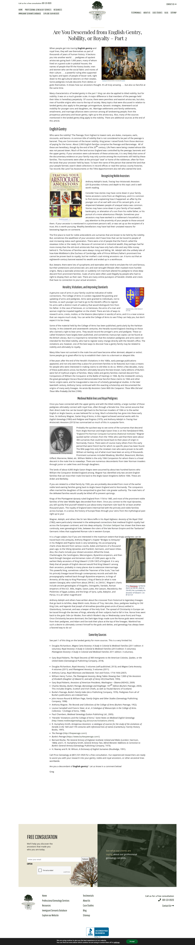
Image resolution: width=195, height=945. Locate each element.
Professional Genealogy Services (38, 9)
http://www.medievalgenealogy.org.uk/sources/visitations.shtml (82, 720)
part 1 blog (97, 93)
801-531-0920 (35, 3)
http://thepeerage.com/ (75, 733)
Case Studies (157, 12)
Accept (132, 941)
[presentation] (54, 870)
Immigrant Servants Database (30, 13)
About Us (146, 12)
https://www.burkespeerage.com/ (83, 736)
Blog (166, 12)
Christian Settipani (111, 525)
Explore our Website (51, 13)
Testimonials (136, 12)
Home (21, 9)
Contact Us (170, 4)
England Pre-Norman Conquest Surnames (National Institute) (106, 433)
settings (117, 942)
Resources (58, 9)
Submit (85, 859)
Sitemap (173, 12)
